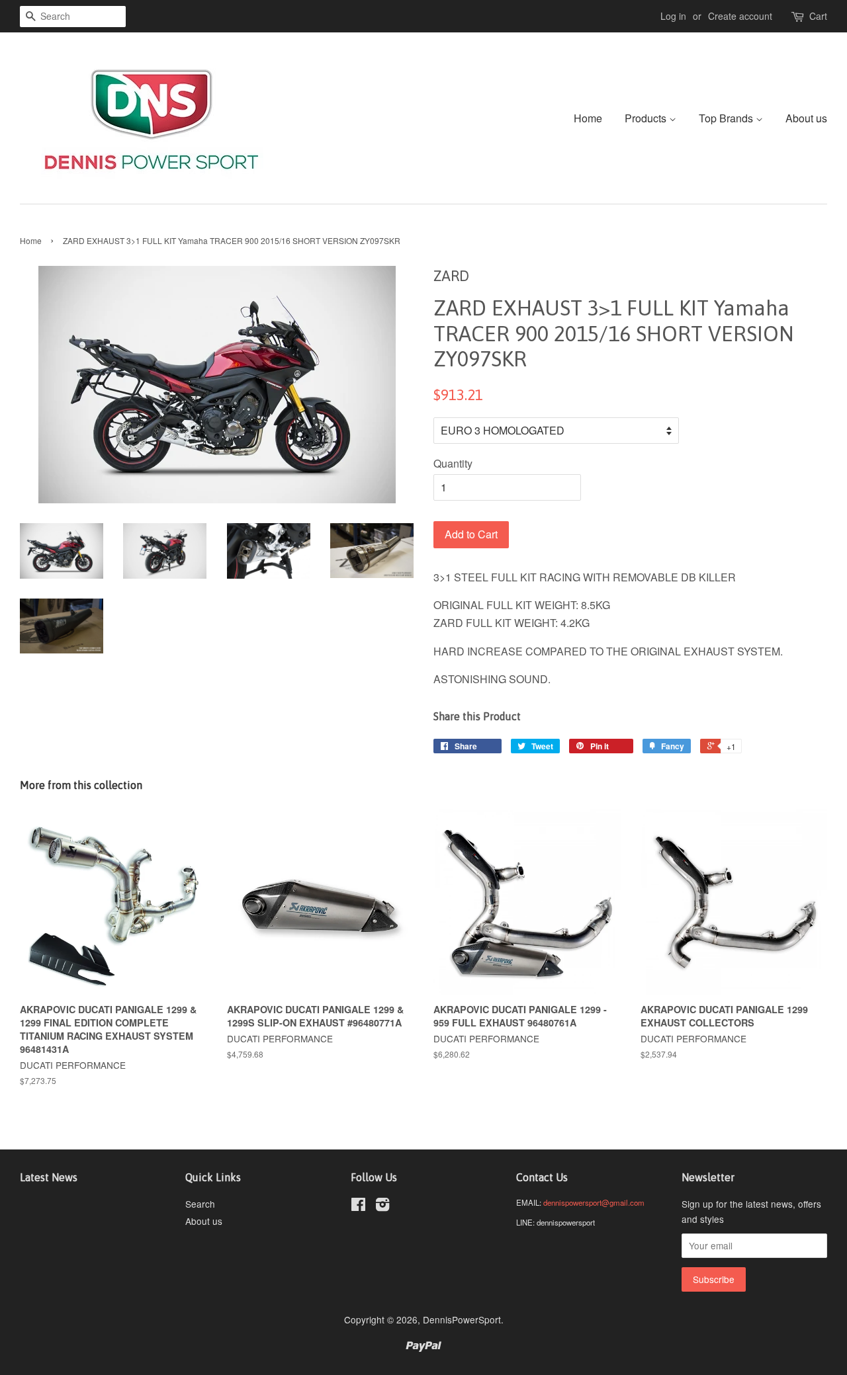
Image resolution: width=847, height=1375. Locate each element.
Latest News (48, 1177)
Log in (673, 15)
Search (200, 1203)
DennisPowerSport (462, 1319)
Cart (818, 15)
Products (647, 118)
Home (588, 118)
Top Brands (727, 118)
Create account (740, 15)
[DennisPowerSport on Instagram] (382, 1206)
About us (806, 118)
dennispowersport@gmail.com (594, 1202)
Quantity (452, 463)
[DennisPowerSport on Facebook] (358, 1206)
